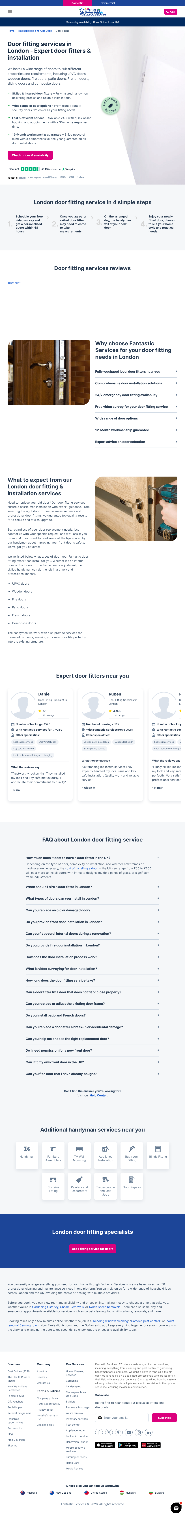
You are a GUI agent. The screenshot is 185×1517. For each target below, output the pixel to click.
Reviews (42, 1377)
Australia (32, 1492)
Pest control (73, 1424)
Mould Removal (75, 1468)
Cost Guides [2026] (19, 1371)
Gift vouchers (15, 1401)
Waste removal (74, 1413)
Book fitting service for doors (92, 1249)
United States (99, 1492)
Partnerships (15, 1428)
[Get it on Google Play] (128, 1445)
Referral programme (19, 1413)
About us (42, 1371)
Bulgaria (160, 1492)
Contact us (43, 1382)
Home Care (72, 1462)
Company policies (47, 1398)
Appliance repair (75, 1430)
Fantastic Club (16, 1395)
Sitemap (12, 1445)
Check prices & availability (30, 155)
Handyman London (77, 1441)
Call (172, 11)
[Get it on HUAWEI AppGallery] (151, 1445)
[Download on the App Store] (105, 1445)
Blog (10, 1433)
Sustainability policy (48, 1403)
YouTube (129, 1432)
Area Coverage (16, 1439)
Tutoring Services (76, 1456)
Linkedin (148, 1432)
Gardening (72, 1380)
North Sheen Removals (104, 1307)
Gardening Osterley (45, 1307)
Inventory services (77, 1418)
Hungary (131, 1492)
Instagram (139, 1432)
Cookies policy (45, 1424)
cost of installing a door (81, 868)
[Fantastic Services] (92, 11)
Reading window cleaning (110, 1321)
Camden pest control (145, 1321)
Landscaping (73, 1386)
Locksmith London (77, 1436)
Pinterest (119, 1432)
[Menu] (11, 11)
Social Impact (16, 1407)
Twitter (109, 1432)
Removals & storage (77, 1407)
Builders (70, 1401)
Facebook (99, 1432)
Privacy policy (45, 1409)
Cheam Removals (72, 1307)
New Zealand (64, 1492)
